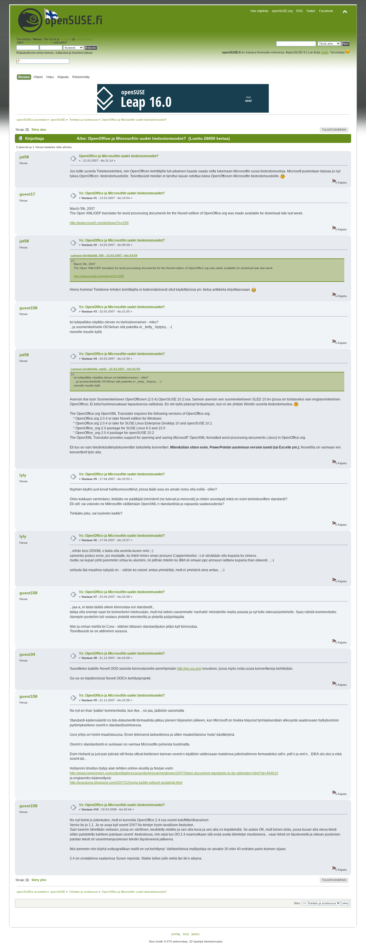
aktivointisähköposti (38, 42)
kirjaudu (65, 39)
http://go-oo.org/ (189, 669)
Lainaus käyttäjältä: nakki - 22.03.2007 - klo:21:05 (105, 368)
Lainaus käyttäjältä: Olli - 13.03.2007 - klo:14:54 (104, 255)
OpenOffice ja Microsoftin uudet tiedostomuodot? (118, 156)
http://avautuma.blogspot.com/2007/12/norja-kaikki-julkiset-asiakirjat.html (126, 783)
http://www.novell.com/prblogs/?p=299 (99, 223)
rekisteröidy (84, 39)
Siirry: (297, 903)
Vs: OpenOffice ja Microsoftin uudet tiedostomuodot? (122, 193)
